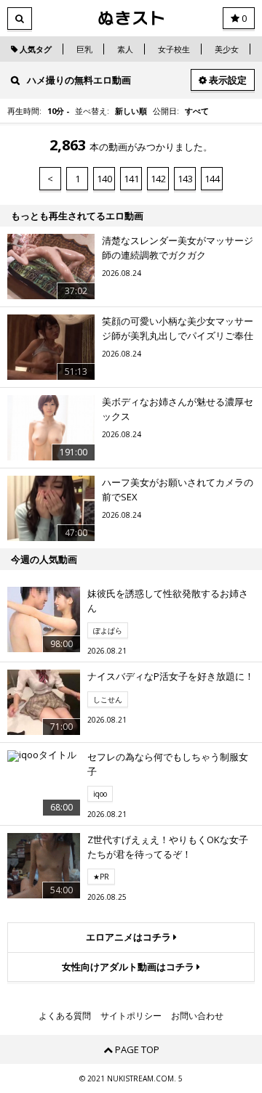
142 (158, 178)
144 (212, 178)
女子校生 (174, 49)
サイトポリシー (131, 1016)
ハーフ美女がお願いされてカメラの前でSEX (177, 489)
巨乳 (84, 49)
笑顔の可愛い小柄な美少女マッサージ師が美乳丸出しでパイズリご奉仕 (177, 328)
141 (131, 178)
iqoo (100, 794)
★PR (101, 876)
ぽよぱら (107, 630)
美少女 (227, 49)
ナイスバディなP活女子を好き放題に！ (170, 676)
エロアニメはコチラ (129, 936)
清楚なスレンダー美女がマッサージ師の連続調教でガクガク (177, 247)
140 (104, 178)
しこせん (107, 699)
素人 (125, 49)
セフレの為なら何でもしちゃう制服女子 (167, 764)
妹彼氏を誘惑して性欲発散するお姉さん (167, 600)
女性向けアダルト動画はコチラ (129, 966)
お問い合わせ (197, 1016)
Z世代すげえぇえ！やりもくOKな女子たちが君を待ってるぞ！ (167, 847)
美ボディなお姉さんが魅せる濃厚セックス (177, 409)
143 (185, 178)
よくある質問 (65, 1016)
